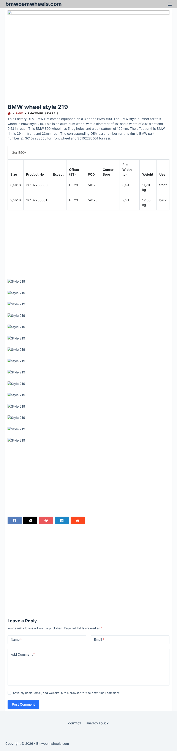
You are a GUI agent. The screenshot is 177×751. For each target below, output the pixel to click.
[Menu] (170, 4)
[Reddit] (78, 520)
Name (16, 639)
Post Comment (23, 704)
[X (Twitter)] (30, 520)
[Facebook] (15, 520)
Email (99, 639)
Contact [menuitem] (74, 723)
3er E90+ (19, 153)
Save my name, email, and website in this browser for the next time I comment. (66, 693)
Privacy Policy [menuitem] (98, 723)
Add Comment (23, 654)
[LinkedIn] (62, 520)
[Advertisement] (89, 244)
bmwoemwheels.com (33, 4)
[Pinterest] (46, 520)
